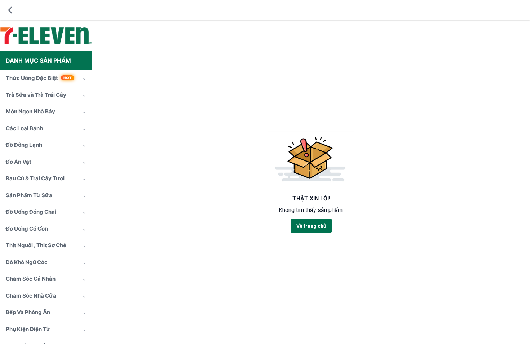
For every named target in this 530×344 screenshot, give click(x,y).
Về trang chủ (311, 226)
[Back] (10, 10)
